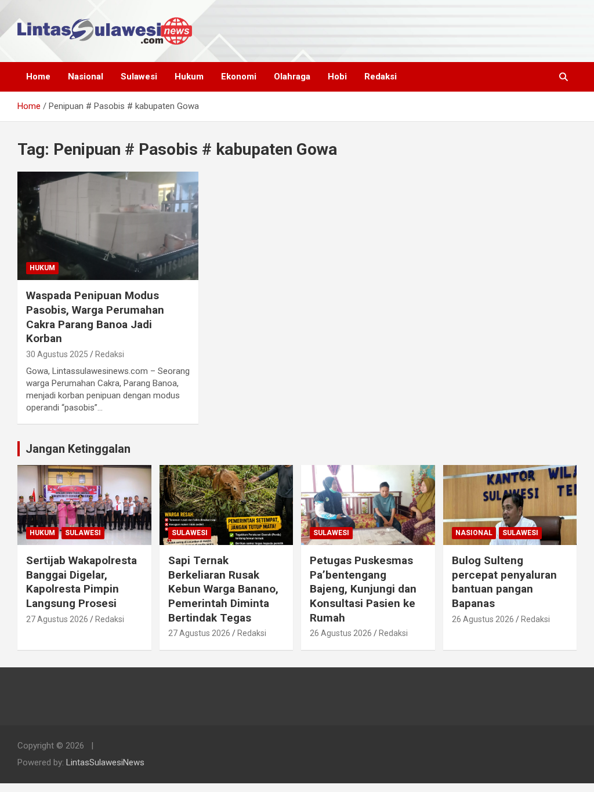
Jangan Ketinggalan (78, 449)
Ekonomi (238, 76)
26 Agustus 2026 (341, 633)
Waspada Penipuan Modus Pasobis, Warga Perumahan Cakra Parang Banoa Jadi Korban (95, 317)
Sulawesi (139, 76)
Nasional (85, 76)
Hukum (189, 76)
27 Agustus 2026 (57, 619)
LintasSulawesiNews (105, 762)
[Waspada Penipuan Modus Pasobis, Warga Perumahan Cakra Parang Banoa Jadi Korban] (108, 225)
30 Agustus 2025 (57, 354)
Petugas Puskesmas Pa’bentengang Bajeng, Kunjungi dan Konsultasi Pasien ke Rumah (363, 589)
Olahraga (292, 76)
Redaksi (380, 76)
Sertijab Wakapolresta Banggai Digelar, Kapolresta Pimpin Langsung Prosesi (81, 582)
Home (38, 76)
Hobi (337, 76)
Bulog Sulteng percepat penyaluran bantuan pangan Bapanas (504, 582)
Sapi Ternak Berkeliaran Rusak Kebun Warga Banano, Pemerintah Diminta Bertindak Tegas (223, 589)
